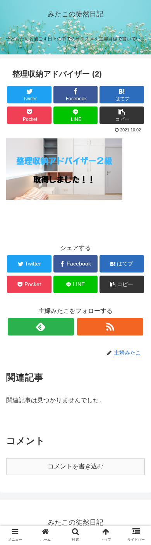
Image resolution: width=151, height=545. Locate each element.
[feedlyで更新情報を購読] (41, 326)
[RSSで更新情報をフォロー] (110, 326)
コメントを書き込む (75, 466)
